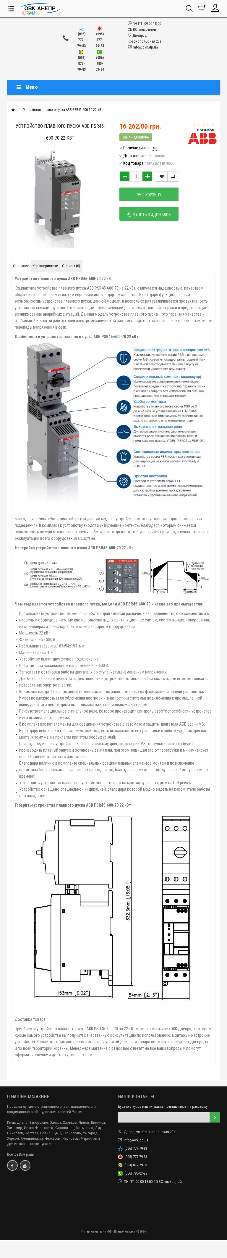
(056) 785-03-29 (135, 1173)
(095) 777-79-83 (135, 1156)
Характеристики (45, 266)
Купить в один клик (151, 214)
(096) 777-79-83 (135, 1148)
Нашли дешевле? (136, 137)
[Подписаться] (215, 1117)
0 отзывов (205, 130)
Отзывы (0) (71, 266)
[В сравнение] (173, 177)
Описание (21, 266)
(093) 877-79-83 (135, 1165)
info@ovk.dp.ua (145, 47)
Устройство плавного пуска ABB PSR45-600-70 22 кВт (63, 110)
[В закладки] (162, 177)
